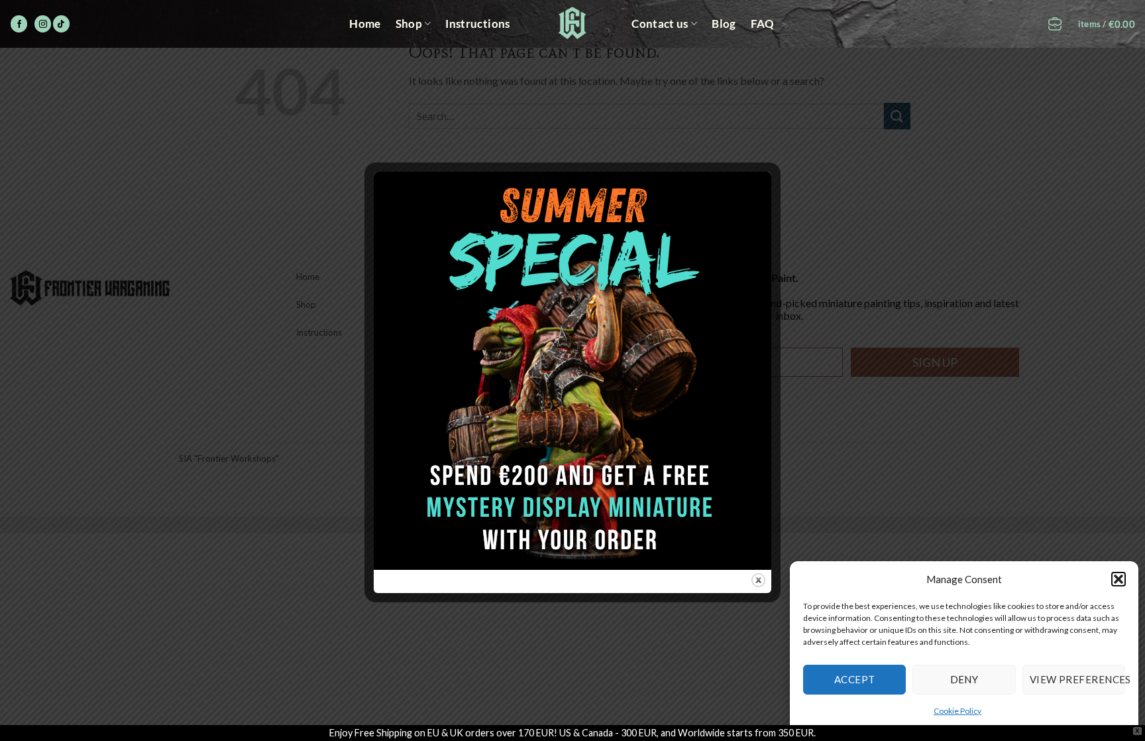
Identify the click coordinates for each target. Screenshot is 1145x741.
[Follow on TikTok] (61, 24)
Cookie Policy (957, 711)
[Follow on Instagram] (42, 24)
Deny (964, 679)
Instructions (477, 24)
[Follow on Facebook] (19, 24)
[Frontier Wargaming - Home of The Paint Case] (573, 22)
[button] (1118, 579)
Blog (724, 24)
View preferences (1077, 679)
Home (364, 24)
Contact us (659, 23)
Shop (409, 23)
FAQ (763, 24)
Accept (854, 679)
